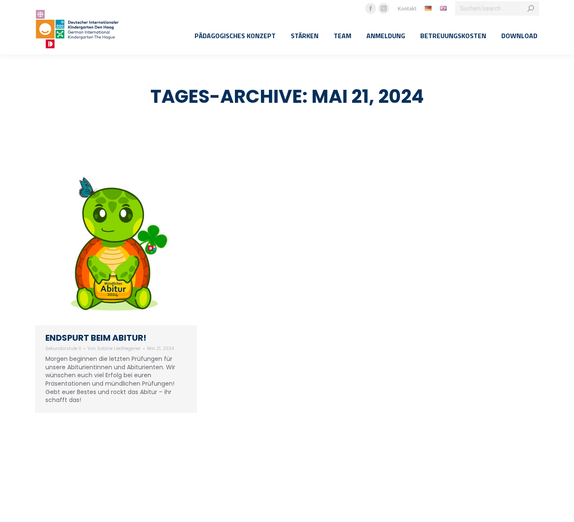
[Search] (530, 8)
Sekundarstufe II (63, 348)
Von (114, 349)
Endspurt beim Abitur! (95, 338)
